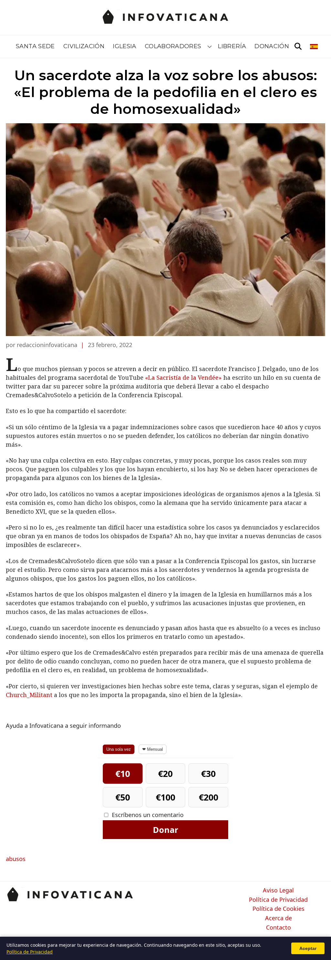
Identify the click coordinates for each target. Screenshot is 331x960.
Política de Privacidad (278, 900)
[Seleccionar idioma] (314, 46)
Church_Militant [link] (29, 695)
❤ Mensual (152, 749)
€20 (165, 774)
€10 (122, 774)
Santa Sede (35, 46)
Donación (271, 46)
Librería (232, 46)
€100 (165, 797)
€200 (208, 797)
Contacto (278, 927)
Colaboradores (173, 46)
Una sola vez (118, 749)
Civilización (83, 46)
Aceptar (307, 948)
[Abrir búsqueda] (298, 46)
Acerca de (278, 918)
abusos (16, 859)
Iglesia (124, 46)
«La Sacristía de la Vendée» (183, 377)
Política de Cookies (278, 909)
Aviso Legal (278, 890)
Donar (165, 829)
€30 (208, 774)
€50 (122, 797)
